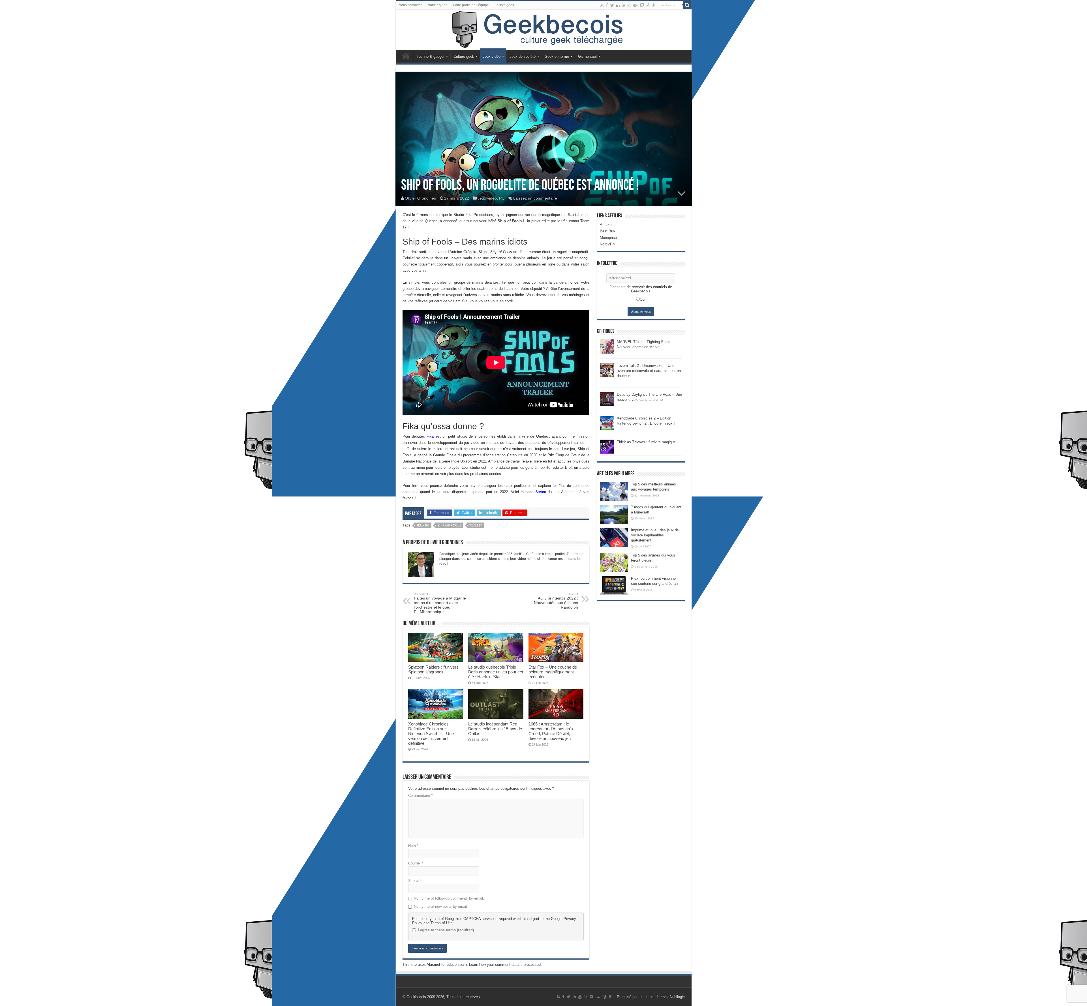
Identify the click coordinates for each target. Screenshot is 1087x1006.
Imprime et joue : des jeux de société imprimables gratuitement (655, 535)
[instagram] (629, 5)
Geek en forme (557, 56)
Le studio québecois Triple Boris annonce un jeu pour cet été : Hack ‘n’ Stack (495, 672)
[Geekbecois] (544, 30)
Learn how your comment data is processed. (505, 964)
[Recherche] (687, 5)
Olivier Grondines (420, 198)
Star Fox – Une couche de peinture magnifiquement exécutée (552, 672)
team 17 (475, 525)
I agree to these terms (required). (446, 930)
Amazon (606, 224)
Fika (430, 436)
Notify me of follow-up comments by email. (449, 898)
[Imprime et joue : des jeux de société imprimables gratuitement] (614, 537)
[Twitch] (642, 5)
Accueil (406, 56)
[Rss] (602, 5)
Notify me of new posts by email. (441, 906)
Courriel (415, 863)
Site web (415, 881)
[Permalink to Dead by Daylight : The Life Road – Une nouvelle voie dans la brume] (607, 399)
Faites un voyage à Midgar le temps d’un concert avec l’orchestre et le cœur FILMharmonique (440, 603)
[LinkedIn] (618, 5)
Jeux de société (523, 56)
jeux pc (422, 525)
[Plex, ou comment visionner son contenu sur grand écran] (614, 585)
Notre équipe (437, 5)
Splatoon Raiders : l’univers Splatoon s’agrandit (433, 669)
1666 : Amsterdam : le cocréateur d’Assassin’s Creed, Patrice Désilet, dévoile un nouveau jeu (550, 731)
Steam (540, 492)
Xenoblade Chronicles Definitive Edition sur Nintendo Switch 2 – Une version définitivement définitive (431, 734)
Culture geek (463, 56)
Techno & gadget (430, 56)
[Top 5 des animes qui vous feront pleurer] (614, 562)
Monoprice (608, 238)
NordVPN (607, 244)
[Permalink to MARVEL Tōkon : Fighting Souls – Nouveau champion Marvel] (607, 346)
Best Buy (607, 231)
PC (501, 198)
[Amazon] (648, 5)
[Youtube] (623, 5)
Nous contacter (410, 5)
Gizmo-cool (587, 56)
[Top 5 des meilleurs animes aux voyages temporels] (614, 491)
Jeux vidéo (491, 56)
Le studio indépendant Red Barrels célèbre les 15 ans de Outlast (495, 729)
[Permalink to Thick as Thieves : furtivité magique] (607, 446)
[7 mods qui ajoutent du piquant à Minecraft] (614, 514)
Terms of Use (442, 923)
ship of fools (449, 525)
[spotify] (635, 5)
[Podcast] (654, 5)
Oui (642, 299)
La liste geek (504, 5)
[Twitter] (612, 5)
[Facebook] (607, 5)
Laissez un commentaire (535, 198)
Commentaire (420, 795)
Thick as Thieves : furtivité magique (646, 442)
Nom (413, 846)
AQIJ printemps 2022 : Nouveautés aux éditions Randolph (556, 600)
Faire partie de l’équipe (471, 5)
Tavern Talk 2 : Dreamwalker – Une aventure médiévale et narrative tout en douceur (649, 370)
